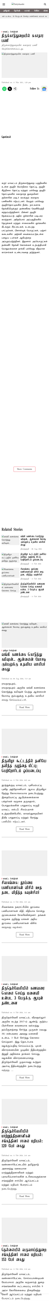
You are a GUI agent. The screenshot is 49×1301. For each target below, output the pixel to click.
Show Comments (24, 469)
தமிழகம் (7, 11)
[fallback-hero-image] (10, 540)
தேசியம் (17, 11)
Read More (24, 707)
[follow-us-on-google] (44, 89)
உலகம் (27, 11)
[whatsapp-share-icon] (4, 90)
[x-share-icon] (10, 90)
